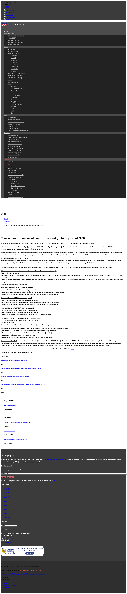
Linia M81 (7, 505)
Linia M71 (7, 509)
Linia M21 (7, 497)
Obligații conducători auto (15, 42)
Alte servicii (11, 179)
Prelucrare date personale (15, 175)
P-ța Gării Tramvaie (17, 104)
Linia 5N (13, 58)
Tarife (6, 115)
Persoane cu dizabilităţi (15, 77)
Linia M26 (7, 489)
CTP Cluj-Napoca (6, 542)
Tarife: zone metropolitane (15, 148)
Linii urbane (11, 49)
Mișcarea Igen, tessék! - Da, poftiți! (31, 570)
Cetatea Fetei (15, 91)
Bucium (13, 86)
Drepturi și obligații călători (16, 36)
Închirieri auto (15, 183)
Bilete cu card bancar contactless (18, 130)
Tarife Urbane (12, 117)
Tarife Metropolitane (14, 119)
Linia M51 (7, 501)
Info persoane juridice (14, 153)
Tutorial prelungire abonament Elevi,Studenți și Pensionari (14, 360)
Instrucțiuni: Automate (14, 142)
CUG (12, 93)
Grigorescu (14, 97)
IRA (12, 100)
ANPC (7, 7)
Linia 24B (7, 517)
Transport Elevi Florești (15, 75)
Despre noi (7, 159)
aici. (55, 480)
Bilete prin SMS (12, 126)
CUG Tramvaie (15, 95)
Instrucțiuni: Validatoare (15, 144)
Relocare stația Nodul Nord (10, 405)
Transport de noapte (14, 53)
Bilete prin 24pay (13, 128)
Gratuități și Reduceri (14, 124)
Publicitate (14, 190)
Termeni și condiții (9, 33)
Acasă (6, 31)
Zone (9, 84)
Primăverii (14, 106)
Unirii (12, 108)
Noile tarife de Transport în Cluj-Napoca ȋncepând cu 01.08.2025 (15, 376)
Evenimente (11, 161)
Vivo (12, 111)
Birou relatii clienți (13, 139)
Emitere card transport (14, 150)
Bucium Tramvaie (16, 88)
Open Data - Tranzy (14, 192)
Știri (9, 164)
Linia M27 (7, 493)
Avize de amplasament (18, 186)
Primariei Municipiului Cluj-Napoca (55, 459)
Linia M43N (14, 62)
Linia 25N (14, 71)
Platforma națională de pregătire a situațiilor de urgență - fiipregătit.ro (23, 574)
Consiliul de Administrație (15, 177)
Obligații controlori (13, 40)
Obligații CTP (12, 38)
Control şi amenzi (13, 172)
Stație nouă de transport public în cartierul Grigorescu (16, 413)
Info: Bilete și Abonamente (16, 122)
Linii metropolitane (13, 51)
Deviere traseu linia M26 (9, 430)
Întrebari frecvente (13, 157)
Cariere (10, 166)
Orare (6, 47)
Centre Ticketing (13, 82)
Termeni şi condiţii (10, 585)
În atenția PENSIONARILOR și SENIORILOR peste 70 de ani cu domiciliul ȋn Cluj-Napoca (21, 368)
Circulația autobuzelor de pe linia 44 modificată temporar (17, 422)
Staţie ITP (14, 181)
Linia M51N (14, 66)
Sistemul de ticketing (14, 155)
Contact (10, 194)
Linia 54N (14, 55)
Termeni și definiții (13, 44)
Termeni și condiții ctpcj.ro (15, 197)
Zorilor (13, 113)
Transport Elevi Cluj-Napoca (16, 73)
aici (72, 349)
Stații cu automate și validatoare (17, 137)
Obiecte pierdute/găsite (15, 168)
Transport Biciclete (16, 188)
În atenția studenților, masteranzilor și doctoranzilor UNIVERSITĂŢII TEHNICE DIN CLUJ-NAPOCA (23, 384)
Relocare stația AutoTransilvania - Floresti (13, 396)
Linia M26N (14, 60)
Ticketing (7, 133)
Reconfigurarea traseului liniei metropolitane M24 (15, 439)
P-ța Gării (14, 102)
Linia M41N (14, 64)
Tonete (10, 80)
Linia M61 (7, 513)
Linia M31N (14, 69)
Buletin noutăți (12, 170)
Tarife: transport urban (14, 146)
